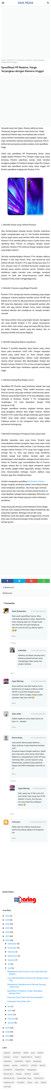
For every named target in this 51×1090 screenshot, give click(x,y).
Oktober (11, 952)
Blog (33, 1053)
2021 (7, 936)
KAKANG (22, 650)
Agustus (11, 960)
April (10, 1010)
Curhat (15, 1057)
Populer (19, 1074)
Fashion (38, 1057)
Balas (14, 636)
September (13, 956)
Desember (12, 944)
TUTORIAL (21, 1083)
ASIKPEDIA (17, 1053)
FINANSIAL (8, 1061)
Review (36, 1074)
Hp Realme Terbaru (36, 481)
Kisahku (6, 1065)
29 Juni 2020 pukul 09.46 (38, 714)
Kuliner (15, 1065)
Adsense (7, 1053)
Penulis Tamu (8, 1074)
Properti (28, 1074)
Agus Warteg (17, 681)
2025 (7, 920)
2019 (7, 1028)
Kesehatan (37, 1061)
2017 (7, 1036)
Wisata (43, 1083)
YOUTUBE (7, 1087)
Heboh (28, 1061)
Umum (29, 1083)
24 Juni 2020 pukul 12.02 (38, 611)
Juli (9, 964)
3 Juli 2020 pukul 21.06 (39, 788)
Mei (9, 1006)
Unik (36, 1083)
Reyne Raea (17, 737)
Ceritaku (7, 1057)
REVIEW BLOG (9, 1078)
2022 (7, 932)
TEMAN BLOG (9, 1083)
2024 (7, 924)
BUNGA (40, 1053)
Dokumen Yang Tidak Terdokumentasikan (25, 997)
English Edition (26, 1057)
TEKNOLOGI (38, 1078)
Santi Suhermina (19, 611)
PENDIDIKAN (19, 1070)
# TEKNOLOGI (8, 588)
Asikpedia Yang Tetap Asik (18, 1001)
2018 (7, 1032)
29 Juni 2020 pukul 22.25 (38, 738)
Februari (11, 1019)
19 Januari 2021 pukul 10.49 (38, 822)
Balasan (13, 643)
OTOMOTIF (8, 1070)
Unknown (16, 822)
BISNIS (26, 1053)
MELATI (42, 1065)
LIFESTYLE (24, 1065)
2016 (7, 1040)
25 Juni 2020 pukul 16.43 (38, 650)
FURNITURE (19, 1061)
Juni (10, 968)
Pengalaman (31, 1070)
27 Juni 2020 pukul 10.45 (38, 681)
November (12, 948)
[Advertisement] (25, 33)
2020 (7, 940)
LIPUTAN (34, 1065)
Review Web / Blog (24, 1078)
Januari (11, 1023)
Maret (10, 1014)
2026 (7, 916)
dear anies (16, 714)
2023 (7, 928)
